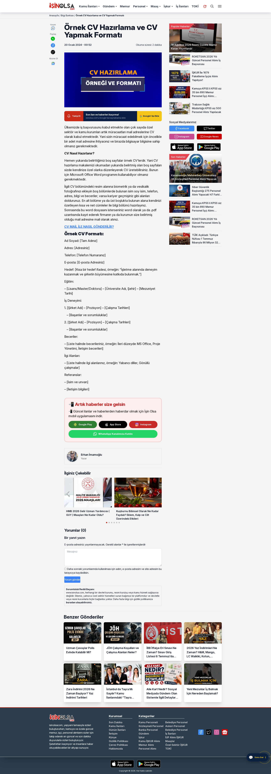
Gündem (109, 6)
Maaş (154, 6)
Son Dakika (115, 722)
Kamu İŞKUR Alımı (149, 741)
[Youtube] (225, 732)
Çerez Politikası (118, 744)
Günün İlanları (117, 729)
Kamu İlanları (88, 6)
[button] (158, 493)
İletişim (113, 733)
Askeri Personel (175, 726)
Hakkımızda (116, 748)
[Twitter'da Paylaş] (52, 52)
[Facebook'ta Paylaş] (52, 45)
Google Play (85, 424)
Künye (113, 737)
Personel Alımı (147, 748)
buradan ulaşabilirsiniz (79, 602)
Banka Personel (148, 729)
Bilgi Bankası (67, 15)
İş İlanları (182, 6)
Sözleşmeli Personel (151, 726)
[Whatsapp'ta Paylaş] (52, 38)
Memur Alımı (146, 744)
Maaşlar (170, 741)
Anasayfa (54, 15)
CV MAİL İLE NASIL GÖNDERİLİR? (89, 227)
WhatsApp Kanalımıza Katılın (115, 433)
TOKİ (195, 6)
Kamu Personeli (148, 722)
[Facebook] (201, 732)
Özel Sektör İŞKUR (176, 744)
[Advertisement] (195, 266)
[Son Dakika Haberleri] (204, 6)
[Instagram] (216, 732)
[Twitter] (208, 732)
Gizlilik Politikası (118, 741)
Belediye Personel (176, 722)
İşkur (167, 6)
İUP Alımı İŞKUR (174, 737)
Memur (125, 6)
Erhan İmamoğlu (91, 454)
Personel (139, 6)
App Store (115, 424)
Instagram (145, 424)
